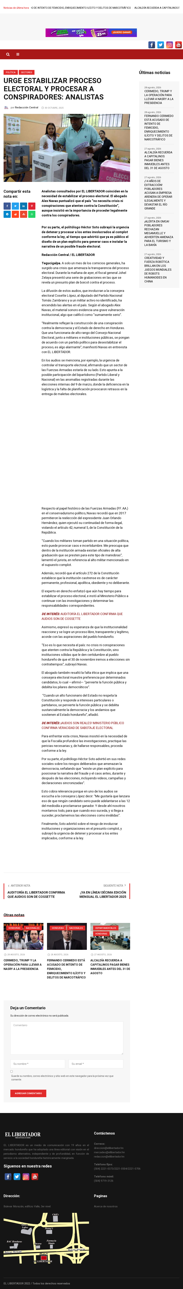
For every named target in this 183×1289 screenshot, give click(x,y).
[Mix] (23, 214)
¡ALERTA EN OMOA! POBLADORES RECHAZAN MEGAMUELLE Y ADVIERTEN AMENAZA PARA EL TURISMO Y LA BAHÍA (158, 233)
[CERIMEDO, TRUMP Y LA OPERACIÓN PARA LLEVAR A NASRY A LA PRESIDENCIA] (23, 936)
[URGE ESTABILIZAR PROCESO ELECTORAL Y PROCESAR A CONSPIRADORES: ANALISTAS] (67, 148)
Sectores (26, 72)
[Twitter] (15, 206)
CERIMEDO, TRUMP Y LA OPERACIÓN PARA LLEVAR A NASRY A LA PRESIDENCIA (23, 964)
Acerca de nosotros (106, 1206)
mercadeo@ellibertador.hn (109, 1152)
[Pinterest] (31, 206)
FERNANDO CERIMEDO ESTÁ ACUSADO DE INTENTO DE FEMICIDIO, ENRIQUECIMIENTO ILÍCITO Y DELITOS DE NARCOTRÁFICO (159, 128)
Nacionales (32, 928)
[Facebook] (7, 206)
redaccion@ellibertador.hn (109, 1157)
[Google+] (7, 214)
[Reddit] (15, 214)
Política (11, 72)
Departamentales (105, 928)
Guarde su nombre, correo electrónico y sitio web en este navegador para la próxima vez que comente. (62, 1077)
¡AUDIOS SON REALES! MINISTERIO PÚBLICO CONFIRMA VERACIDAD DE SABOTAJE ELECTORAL (83, 725)
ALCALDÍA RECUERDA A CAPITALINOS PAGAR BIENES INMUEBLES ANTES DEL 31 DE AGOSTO (110, 966)
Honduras (14, 928)
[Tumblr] (31, 214)
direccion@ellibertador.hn (108, 1148)
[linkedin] (23, 206)
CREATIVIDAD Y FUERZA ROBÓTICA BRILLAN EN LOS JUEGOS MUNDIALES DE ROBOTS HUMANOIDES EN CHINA (157, 270)
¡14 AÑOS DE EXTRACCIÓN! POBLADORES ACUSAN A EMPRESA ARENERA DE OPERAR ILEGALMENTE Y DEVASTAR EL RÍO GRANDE (158, 195)
